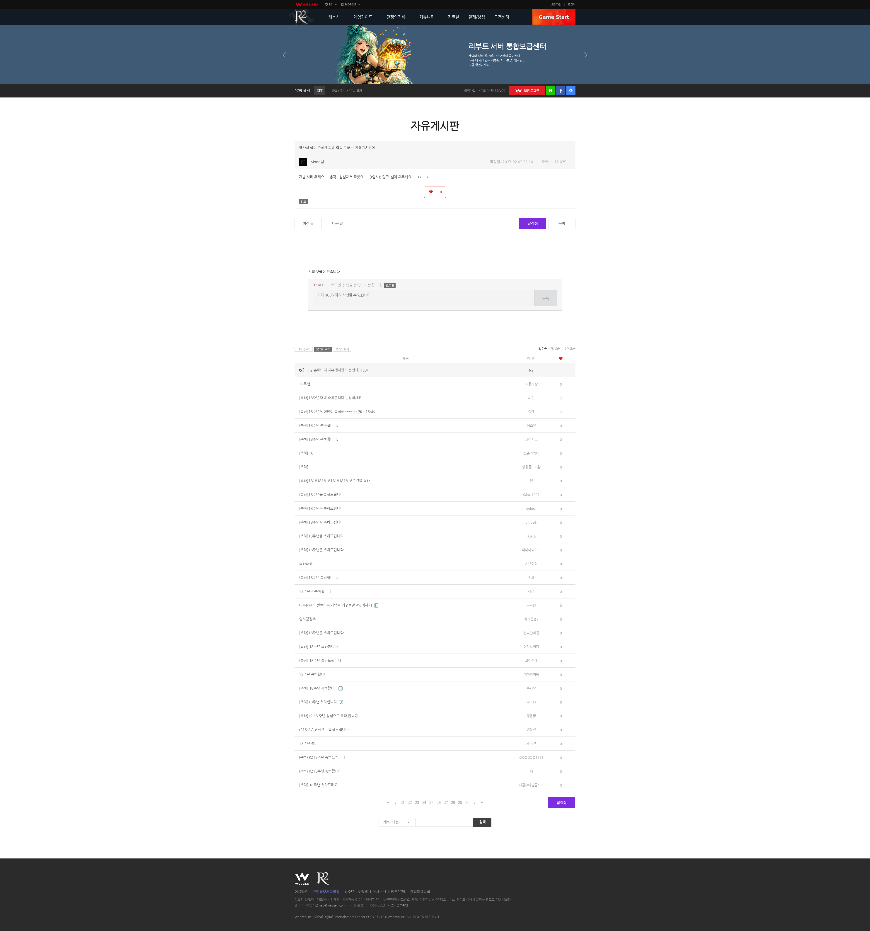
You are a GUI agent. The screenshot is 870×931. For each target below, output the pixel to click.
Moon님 (317, 162)
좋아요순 (569, 348)
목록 (561, 223)
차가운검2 (531, 619)
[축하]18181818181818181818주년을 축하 (334, 481)
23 (417, 802)
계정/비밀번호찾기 (493, 90)
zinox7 (531, 743)
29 (460, 802)
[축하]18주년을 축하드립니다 (321, 494)
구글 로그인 (570, 90)
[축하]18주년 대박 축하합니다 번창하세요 (330, 398)
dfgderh (531, 522)
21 (403, 802)
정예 (531, 411)
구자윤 (531, 605)
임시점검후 (307, 619)
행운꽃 (531, 716)
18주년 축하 (308, 743)
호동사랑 (531, 384)
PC (331, 4)
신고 (303, 201)
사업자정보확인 (398, 905)
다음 (586, 55)
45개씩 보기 (342, 349)
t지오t (531, 577)
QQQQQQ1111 (531, 757)
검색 (482, 822)
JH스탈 (531, 425)
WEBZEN (302, 878)
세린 (531, 398)
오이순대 (531, 660)
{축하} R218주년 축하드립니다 (322, 757)
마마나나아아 (531, 550)
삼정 (531, 591)
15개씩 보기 (303, 349)
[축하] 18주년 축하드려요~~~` (322, 785)
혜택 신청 (337, 90)
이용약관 (301, 892)
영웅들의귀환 (531, 467)
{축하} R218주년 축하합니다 (320, 771)
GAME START (553, 17)
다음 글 (337, 223)
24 (424, 802)
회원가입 (556, 4)
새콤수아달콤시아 (531, 785)
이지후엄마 (531, 647)
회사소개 (379, 892)
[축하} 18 (306, 453)
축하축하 (305, 564)
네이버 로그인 (550, 90)
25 (431, 802)
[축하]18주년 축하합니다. (318, 425)
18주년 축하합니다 (313, 674)
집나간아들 (531, 633)
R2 (301, 17)
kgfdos (531, 508)
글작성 (533, 223)
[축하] (303, 467)
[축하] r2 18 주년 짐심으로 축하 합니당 (328, 716)
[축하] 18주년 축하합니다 (318, 646)
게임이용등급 (420, 892)
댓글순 (555, 348)
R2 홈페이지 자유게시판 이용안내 (338, 370)
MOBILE (350, 4)
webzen (307, 4)
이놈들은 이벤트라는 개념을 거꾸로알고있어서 (336, 605)
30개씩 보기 (323, 349)
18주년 (304, 384)
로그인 (571, 4)
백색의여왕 (531, 674)
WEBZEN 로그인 (527, 90)
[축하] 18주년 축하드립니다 (320, 660)
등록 (545, 298)
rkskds (531, 536)
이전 (284, 55)
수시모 (531, 688)
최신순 (543, 348)
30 (467, 802)
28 (453, 802)
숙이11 (531, 702)
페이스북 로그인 (560, 90)
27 (446, 802)
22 (410, 802)
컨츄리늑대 (531, 453)
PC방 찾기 (355, 90)
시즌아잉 (531, 564)
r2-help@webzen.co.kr (330, 905)
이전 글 (308, 223)
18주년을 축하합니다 (315, 591)
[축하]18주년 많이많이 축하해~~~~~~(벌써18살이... (339, 411)
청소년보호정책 (356, 892)
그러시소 (531, 439)
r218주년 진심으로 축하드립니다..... (326, 729)
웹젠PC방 (398, 892)
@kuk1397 (531, 494)
